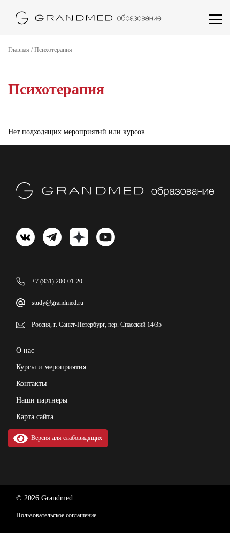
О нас (25, 350)
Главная (18, 49)
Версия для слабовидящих (65, 438)
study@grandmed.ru (57, 302)
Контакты (31, 384)
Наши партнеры (41, 400)
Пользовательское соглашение (56, 515)
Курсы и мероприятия (51, 367)
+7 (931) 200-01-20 (57, 281)
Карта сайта (34, 417)
